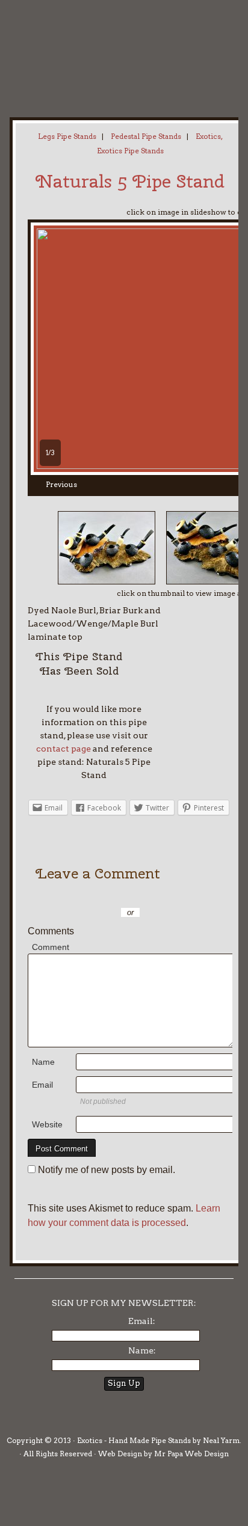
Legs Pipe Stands (67, 136)
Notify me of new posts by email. (106, 1170)
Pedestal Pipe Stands (146, 136)
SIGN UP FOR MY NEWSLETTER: (124, 1303)
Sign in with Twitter (82, 894)
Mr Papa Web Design (191, 1453)
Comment (50, 947)
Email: (141, 1321)
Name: (142, 1350)
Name (43, 1062)
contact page (63, 748)
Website (47, 1124)
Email (42, 1084)
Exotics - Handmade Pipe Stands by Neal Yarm (99, 48)
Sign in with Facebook (190, 894)
